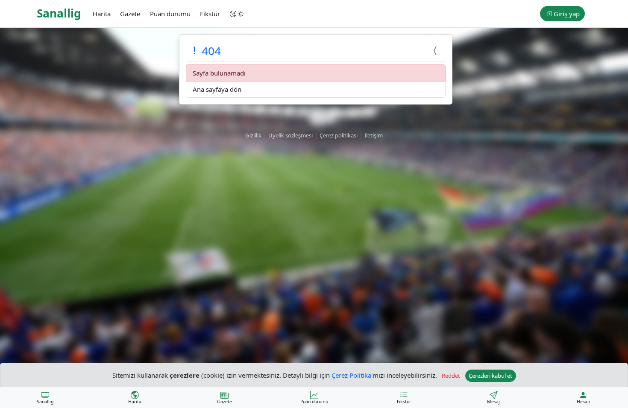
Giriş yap (566, 13)
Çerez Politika (351, 374)
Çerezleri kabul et (490, 375)
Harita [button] (102, 13)
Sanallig (59, 13)
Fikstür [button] (210, 13)
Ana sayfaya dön (217, 89)
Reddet (451, 375)
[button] (237, 13)
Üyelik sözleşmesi (290, 135)
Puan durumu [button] (170, 13)
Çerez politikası (339, 135)
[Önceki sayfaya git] (436, 50)
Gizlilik (253, 135)
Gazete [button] (130, 13)
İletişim (373, 135)
